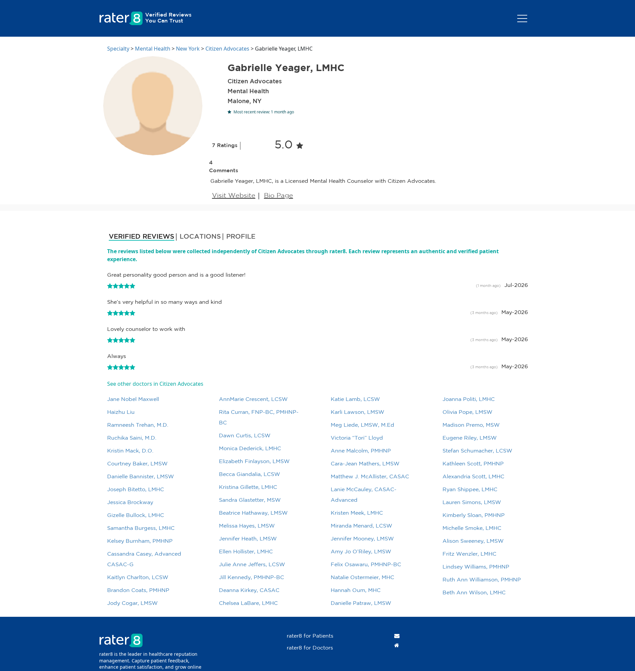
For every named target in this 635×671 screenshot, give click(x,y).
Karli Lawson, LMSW (357, 412)
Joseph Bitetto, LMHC (135, 489)
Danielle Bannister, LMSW (140, 476)
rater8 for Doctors (310, 648)
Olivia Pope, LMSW (467, 412)
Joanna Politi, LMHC (469, 399)
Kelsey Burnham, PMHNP (140, 541)
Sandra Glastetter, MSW (250, 500)
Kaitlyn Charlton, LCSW (137, 577)
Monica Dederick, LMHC (250, 448)
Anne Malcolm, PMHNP (361, 451)
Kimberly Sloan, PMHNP (474, 515)
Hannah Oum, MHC (356, 590)
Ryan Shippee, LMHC (470, 489)
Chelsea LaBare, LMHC (248, 603)
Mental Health (152, 48)
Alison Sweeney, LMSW (473, 541)
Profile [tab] (240, 237)
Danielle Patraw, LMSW (361, 603)
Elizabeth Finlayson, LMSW (254, 461)
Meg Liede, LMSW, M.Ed (362, 425)
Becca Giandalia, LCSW (249, 474)
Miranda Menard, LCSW (361, 526)
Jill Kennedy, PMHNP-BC (251, 577)
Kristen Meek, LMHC (357, 513)
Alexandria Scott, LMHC (473, 476)
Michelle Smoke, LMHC (472, 528)
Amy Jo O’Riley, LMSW (361, 551)
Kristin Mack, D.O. (130, 451)
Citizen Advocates (227, 48)
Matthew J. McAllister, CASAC (370, 476)
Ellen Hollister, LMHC (246, 551)
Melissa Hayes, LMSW (247, 526)
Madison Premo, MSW (471, 425)
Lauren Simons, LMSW (472, 502)
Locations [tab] (200, 237)
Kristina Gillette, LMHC (248, 487)
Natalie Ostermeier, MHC (362, 577)
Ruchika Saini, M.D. (131, 438)
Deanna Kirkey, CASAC (249, 590)
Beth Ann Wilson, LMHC (474, 592)
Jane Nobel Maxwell (133, 399)
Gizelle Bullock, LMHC (135, 515)
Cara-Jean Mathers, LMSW (365, 463)
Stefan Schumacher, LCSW (477, 451)
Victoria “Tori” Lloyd (357, 438)
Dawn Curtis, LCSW (245, 435)
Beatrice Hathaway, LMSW (253, 513)
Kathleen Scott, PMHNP (473, 463)
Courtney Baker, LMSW (137, 463)
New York (188, 48)
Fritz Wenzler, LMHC (469, 554)
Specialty (118, 48)
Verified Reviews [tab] (141, 237)
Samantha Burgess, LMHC (141, 528)
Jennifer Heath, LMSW (248, 538)
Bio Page (278, 196)
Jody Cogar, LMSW (132, 603)
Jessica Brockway (130, 502)
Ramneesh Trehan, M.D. (137, 425)
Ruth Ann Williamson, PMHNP (482, 579)
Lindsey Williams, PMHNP (476, 567)
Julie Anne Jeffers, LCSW (252, 564)
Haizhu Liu (121, 412)
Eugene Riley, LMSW (470, 438)
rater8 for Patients (310, 636)
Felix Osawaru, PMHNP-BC (366, 564)
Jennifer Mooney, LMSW (362, 538)
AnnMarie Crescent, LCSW (253, 399)
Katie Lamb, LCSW (355, 399)
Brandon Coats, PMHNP (138, 590)
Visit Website (233, 196)
